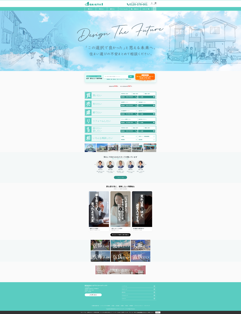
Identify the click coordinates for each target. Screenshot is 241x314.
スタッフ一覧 (146, 9)
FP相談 (122, 136)
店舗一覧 (123, 292)
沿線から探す (135, 93)
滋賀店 (122, 305)
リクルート (124, 298)
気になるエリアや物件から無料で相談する (120, 234)
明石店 (126, 305)
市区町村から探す (124, 93)
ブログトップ (124, 289)
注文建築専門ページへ (125, 110)
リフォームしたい (123, 9)
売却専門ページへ (124, 102)
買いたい (90, 9)
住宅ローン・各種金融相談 (144, 136)
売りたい (101, 9)
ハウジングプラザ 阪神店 (105, 305)
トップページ (124, 286)
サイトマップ (147, 305)
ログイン (151, 4)
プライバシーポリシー (139, 305)
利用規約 (131, 305)
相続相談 (123, 139)
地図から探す (147, 93)
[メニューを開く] (154, 9)
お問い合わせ (94, 294)
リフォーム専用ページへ (126, 119)
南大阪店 (117, 305)
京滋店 (113, 305)
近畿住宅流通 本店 (95, 305)
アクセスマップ (125, 295)
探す (131, 76)
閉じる (158, 312)
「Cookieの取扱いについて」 (141, 312)
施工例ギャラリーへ (143, 110)
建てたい (112, 9)
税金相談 (140, 139)
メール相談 (141, 96)
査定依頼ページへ (142, 102)
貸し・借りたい (135, 9)
